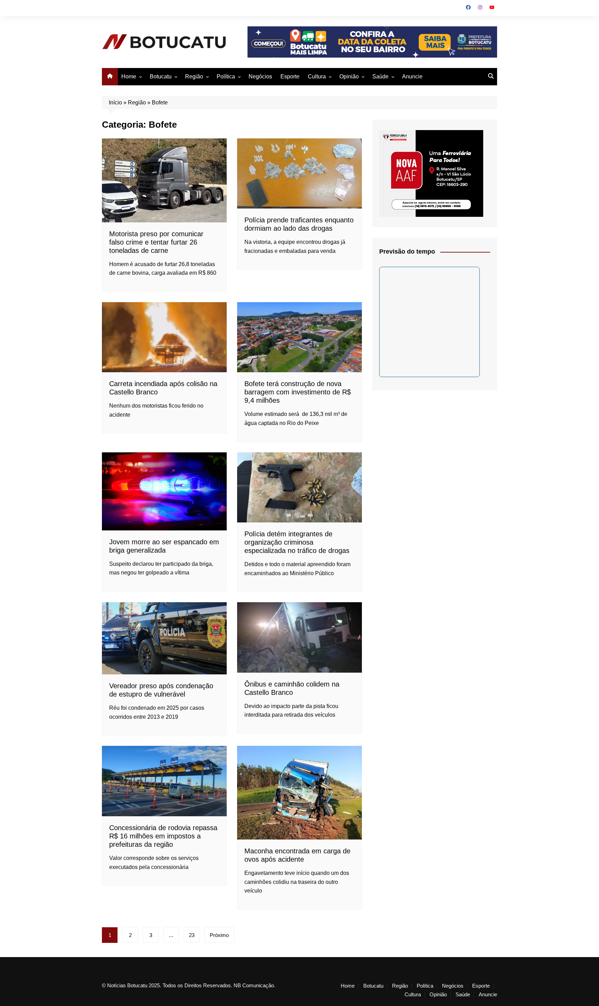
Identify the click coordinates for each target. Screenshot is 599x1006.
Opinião (349, 76)
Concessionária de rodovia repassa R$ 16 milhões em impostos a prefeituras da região (163, 836)
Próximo (219, 935)
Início (115, 102)
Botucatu (161, 76)
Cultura (317, 76)
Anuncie (412, 76)
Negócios (260, 76)
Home (128, 76)
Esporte (290, 76)
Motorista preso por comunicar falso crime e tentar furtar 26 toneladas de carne (156, 242)
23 (191, 935)
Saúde (380, 76)
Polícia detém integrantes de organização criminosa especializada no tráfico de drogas (296, 542)
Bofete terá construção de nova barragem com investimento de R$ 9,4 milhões (297, 392)
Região (194, 76)
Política (226, 76)
